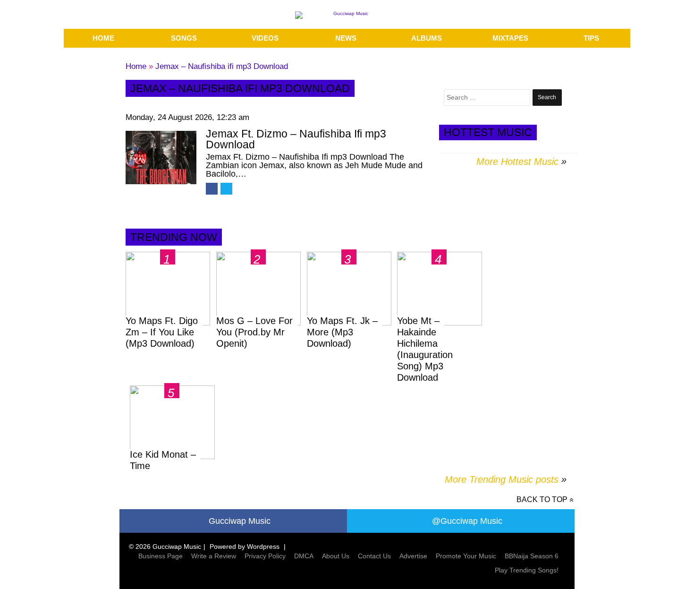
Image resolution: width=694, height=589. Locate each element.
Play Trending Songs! (527, 570)
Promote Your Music (466, 556)
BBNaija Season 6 (532, 556)
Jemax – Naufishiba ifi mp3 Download (221, 66)
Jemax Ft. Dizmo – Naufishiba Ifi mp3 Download (296, 139)
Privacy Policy (265, 556)
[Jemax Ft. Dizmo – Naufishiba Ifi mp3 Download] (161, 157)
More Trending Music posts (506, 479)
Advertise (413, 556)
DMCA (303, 556)
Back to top (541, 499)
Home (136, 66)
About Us (335, 556)
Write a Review (213, 556)
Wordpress (263, 546)
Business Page (160, 556)
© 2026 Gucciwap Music (165, 546)
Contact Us (374, 556)
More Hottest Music (517, 161)
